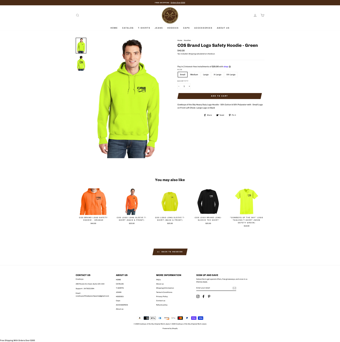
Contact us (160, 301)
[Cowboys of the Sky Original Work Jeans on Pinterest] (209, 296)
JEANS (159, 28)
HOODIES (173, 28)
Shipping (192, 54)
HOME (114, 28)
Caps (186, 28)
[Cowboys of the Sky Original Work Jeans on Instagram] (197, 296)
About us (223, 28)
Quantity (183, 81)
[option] (170, 2)
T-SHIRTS (144, 28)
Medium (194, 74)
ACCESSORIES (203, 28)
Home (179, 40)
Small (182, 74)
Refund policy (161, 305)
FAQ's (158, 280)
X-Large (217, 74)
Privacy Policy (162, 296)
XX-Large (230, 74)
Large (206, 74)
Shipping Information (165, 288)
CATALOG (128, 28)
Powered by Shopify (170, 328)
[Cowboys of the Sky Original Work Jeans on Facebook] (203, 296)
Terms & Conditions (164, 292)
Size (180, 69)
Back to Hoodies (172, 252)
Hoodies (187, 40)
